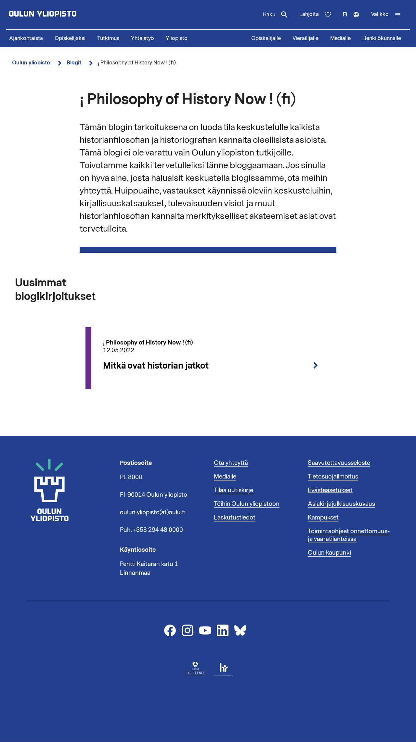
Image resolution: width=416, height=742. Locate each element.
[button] (386, 14)
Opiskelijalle (266, 38)
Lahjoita (309, 14)
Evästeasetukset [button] (330, 490)
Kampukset (323, 517)
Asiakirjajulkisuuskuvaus (341, 504)
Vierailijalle (305, 38)
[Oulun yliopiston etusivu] (63, 15)
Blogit (74, 62)
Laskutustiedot (234, 517)
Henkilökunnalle (381, 38)
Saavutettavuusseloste (339, 463)
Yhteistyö (142, 38)
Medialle (340, 38)
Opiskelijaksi (70, 38)
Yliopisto (177, 38)
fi (354, 20)
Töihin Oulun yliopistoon (247, 504)
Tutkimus (108, 38)
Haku (269, 14)
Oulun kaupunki (329, 552)
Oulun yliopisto (31, 62)
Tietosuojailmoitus (333, 476)
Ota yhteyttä (231, 463)
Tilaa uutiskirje (233, 490)
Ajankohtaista (26, 38)
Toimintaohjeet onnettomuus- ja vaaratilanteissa (349, 535)
